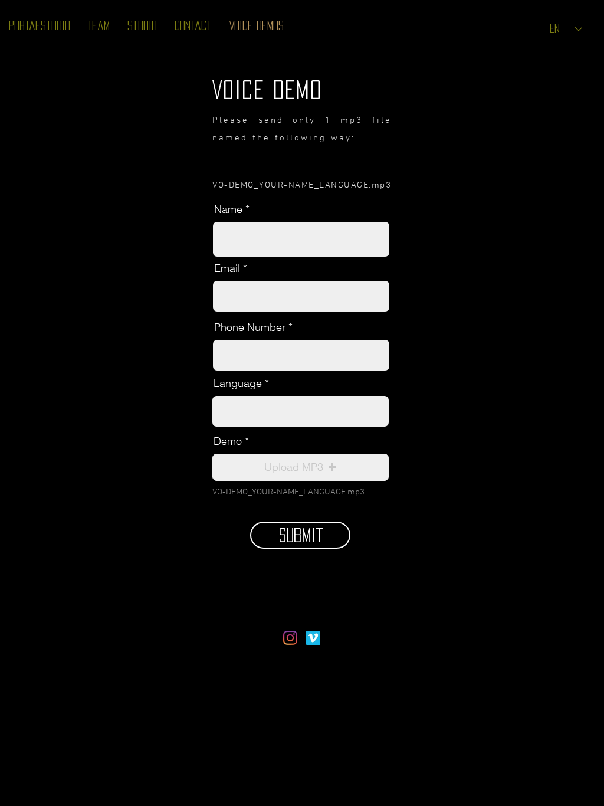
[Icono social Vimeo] (313, 638)
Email (227, 268)
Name (228, 209)
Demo (228, 441)
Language (238, 383)
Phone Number (249, 327)
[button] (300, 467)
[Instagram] (290, 638)
